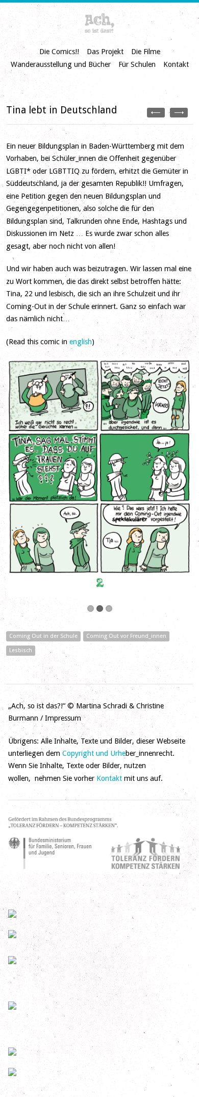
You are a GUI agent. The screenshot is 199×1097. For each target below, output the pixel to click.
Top (175, 1073)
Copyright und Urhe (94, 753)
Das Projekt (105, 51)
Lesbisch (20, 650)
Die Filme (145, 51)
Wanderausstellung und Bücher (61, 64)
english (80, 342)
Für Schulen (137, 64)
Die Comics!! (59, 51)
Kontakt (176, 64)
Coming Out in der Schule (43, 636)
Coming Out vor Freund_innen (126, 636)
